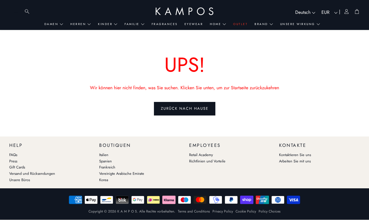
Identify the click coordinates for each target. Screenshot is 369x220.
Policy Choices (269, 211)
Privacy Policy (222, 211)
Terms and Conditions (194, 211)
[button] (49, 144)
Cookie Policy (246, 211)
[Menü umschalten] (15, 11)
